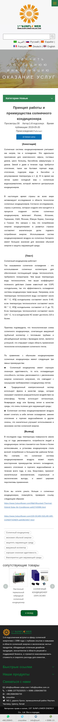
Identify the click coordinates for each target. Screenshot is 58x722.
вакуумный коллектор (16, 547)
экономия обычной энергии (18, 537)
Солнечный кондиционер (17, 532)
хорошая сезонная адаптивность (21, 552)
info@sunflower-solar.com (17, 687)
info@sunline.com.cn (40, 687)
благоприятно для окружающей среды (24, 557)
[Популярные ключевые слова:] (52, 36)
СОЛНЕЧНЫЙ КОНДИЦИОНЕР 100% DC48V (39, 592)
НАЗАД (29, 613)
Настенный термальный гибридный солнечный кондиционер (18, 595)
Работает (38, 131)
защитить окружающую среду (19, 542)
